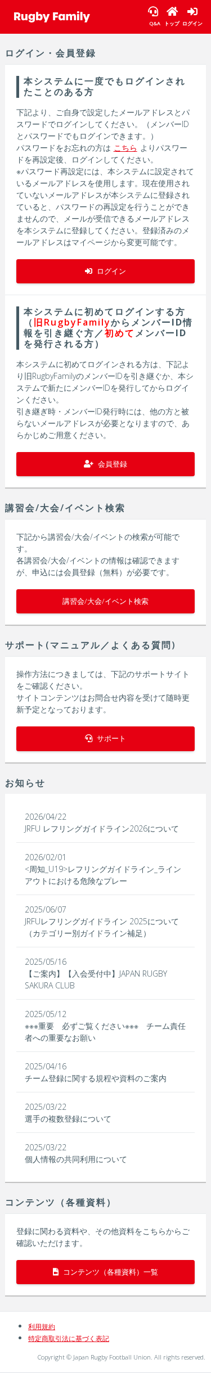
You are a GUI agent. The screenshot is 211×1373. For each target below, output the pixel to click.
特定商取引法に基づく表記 (68, 1338)
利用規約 (41, 1326)
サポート (110, 738)
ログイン (110, 271)
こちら (125, 147)
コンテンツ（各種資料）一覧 (109, 1272)
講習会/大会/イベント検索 (105, 601)
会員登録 (111, 464)
